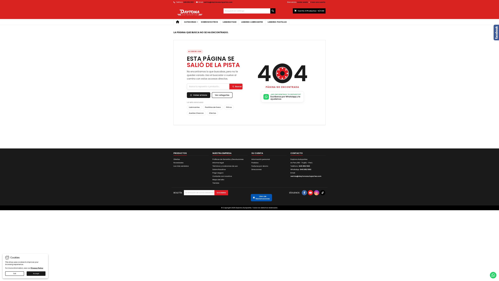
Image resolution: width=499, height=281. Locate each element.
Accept (36, 273)
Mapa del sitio (218, 179)
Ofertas (212, 113)
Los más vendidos (181, 166)
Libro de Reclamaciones (263, 197)
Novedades (178, 162)
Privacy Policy (37, 268)
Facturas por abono (259, 166)
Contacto (296, 153)
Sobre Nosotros (209, 22)
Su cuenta (257, 153)
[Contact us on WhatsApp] (493, 275)
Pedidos (254, 162)
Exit (14, 273)
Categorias (190, 22)
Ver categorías (222, 95)
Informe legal (218, 162)
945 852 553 (188, 2)
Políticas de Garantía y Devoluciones (228, 159)
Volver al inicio (200, 95)
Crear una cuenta (317, 2)
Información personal (260, 159)
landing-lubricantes (252, 22)
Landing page (229, 22)
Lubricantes (194, 107)
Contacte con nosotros (222, 176)
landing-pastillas (277, 22)
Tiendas (215, 183)
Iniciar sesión (302, 2)
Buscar (238, 86)
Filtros (229, 107)
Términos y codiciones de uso (225, 166)
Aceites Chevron (196, 113)
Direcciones (256, 169)
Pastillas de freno (213, 107)
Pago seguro (218, 173)
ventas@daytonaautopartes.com (218, 2)
